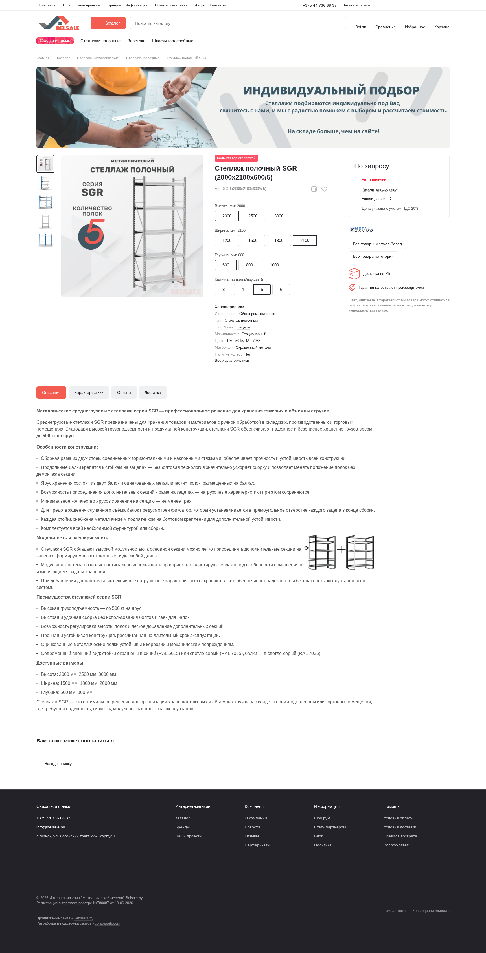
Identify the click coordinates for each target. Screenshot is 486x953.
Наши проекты (188, 836)
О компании (256, 818)
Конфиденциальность (431, 910)
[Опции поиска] (313, 23)
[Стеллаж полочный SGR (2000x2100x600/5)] (132, 226)
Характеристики (89, 392)
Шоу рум (322, 818)
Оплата (124, 392)
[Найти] (339, 23)
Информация (327, 806)
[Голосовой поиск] (325, 23)
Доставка (153, 392)
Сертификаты (257, 845)
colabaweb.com (107, 923)
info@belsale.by (50, 827)
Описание (51, 392)
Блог (318, 836)
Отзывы (252, 836)
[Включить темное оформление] (447, 5)
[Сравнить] (314, 189)
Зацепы (243, 327)
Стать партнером (330, 827)
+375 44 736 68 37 (320, 5)
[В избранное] (324, 189)
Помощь (392, 806)
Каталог (182, 818)
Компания (254, 806)
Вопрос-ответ (396, 845)
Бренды (182, 827)
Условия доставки (400, 827)
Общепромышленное (257, 314)
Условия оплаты (398, 818)
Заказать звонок (356, 5)
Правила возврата (400, 836)
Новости (252, 827)
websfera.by (83, 918)
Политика (323, 845)
